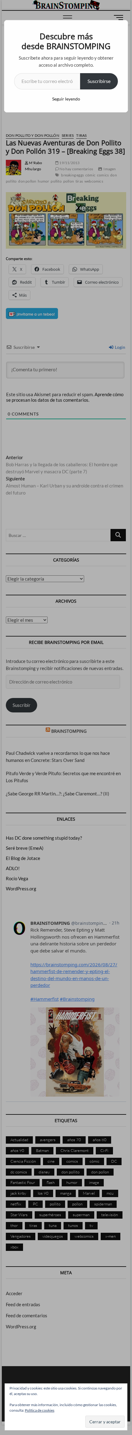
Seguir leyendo (66, 98)
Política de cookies (39, 1410)
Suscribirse (99, 81)
